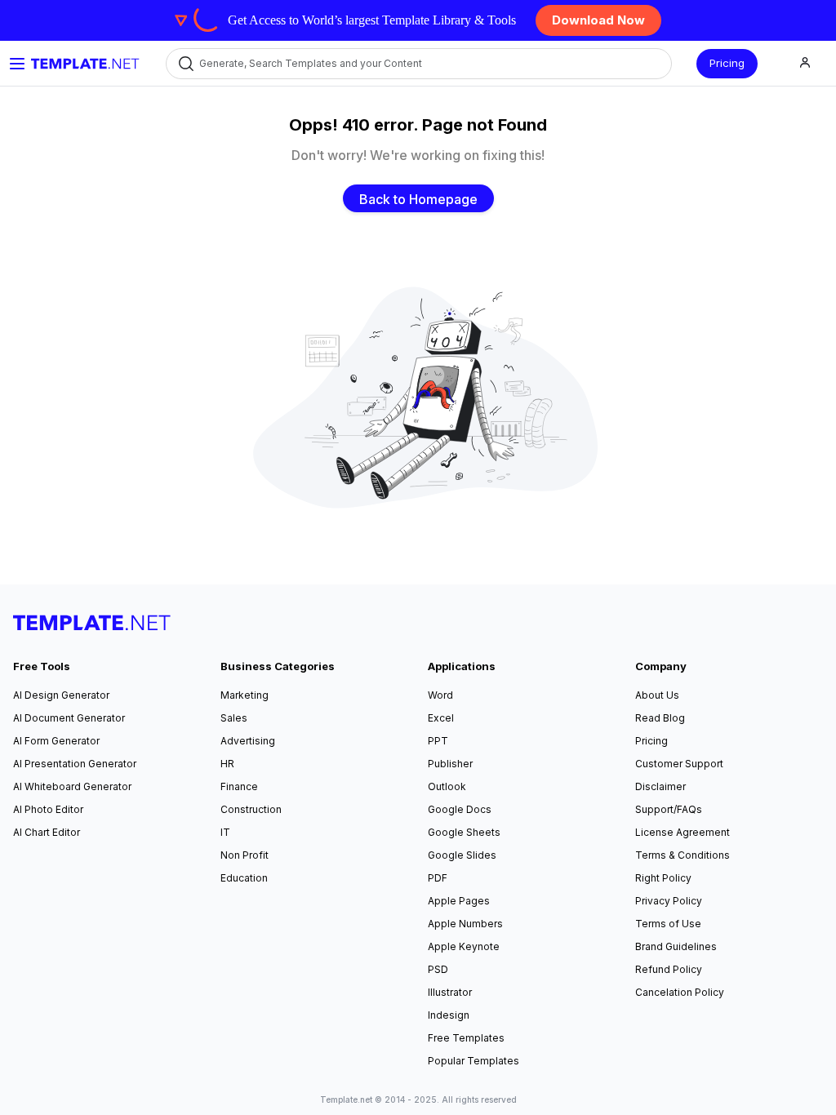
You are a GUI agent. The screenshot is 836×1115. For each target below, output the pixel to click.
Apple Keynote (464, 946)
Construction (251, 809)
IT (225, 832)
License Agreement (682, 832)
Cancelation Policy (679, 992)
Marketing (244, 695)
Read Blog (660, 718)
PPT (438, 741)
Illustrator (450, 992)
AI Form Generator (56, 741)
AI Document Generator (69, 718)
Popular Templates (473, 1061)
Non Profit (244, 855)
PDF (437, 878)
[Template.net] (85, 64)
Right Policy (663, 878)
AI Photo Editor (48, 809)
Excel (441, 718)
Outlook (447, 786)
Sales (233, 718)
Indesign (448, 1015)
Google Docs (459, 809)
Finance (239, 786)
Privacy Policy (668, 901)
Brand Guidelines (676, 946)
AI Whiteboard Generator (72, 786)
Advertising (247, 741)
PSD (438, 969)
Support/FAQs (668, 809)
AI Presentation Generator (74, 763)
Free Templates (466, 1038)
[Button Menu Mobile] (17, 63)
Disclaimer (660, 786)
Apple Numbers (465, 923)
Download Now (598, 20)
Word (440, 695)
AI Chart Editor (46, 832)
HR (227, 763)
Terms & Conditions (682, 855)
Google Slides (462, 855)
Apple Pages (459, 901)
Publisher (450, 763)
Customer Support (679, 763)
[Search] (185, 63)
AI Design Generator (61, 695)
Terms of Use (668, 923)
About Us (657, 695)
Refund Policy (668, 969)
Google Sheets (464, 832)
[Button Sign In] (805, 63)
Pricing (727, 62)
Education (244, 878)
